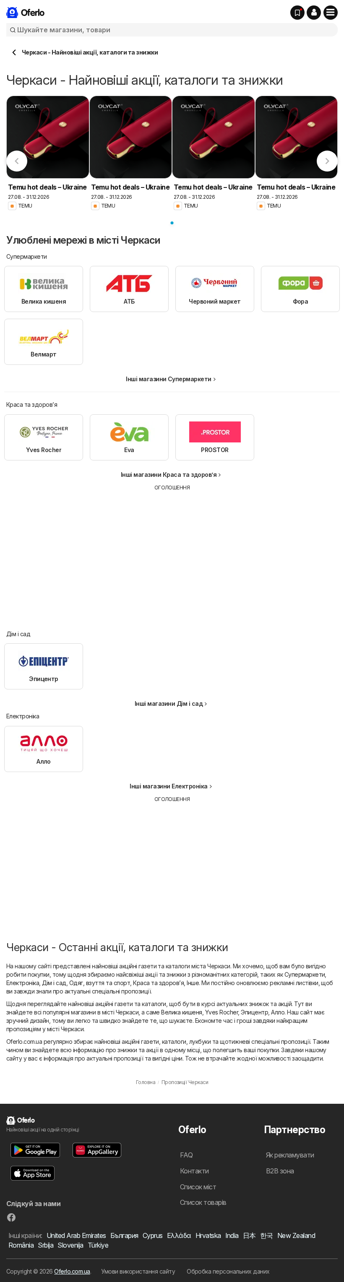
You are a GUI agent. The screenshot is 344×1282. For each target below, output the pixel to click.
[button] (314, 12)
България (124, 1235)
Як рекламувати (290, 1155)
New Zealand (296, 1235)
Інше (193, 982)
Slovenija (70, 1245)
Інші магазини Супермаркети (168, 378)
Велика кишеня (181, 1012)
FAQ (186, 1155)
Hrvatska (208, 1235)
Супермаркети (304, 974)
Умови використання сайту (138, 1271)
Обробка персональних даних (228, 1271)
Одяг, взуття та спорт (99, 982)
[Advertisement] (172, 554)
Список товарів (203, 1202)
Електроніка (22, 982)
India (232, 1235)
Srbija (45, 1245)
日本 (249, 1235)
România (21, 1245)
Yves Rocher (221, 1012)
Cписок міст (198, 1187)
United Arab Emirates (76, 1235)
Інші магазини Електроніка (168, 786)
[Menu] (330, 12)
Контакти (194, 1171)
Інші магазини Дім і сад (169, 703)
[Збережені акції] (297, 12)
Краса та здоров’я (158, 982)
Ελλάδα (179, 1235)
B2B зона (280, 1171)
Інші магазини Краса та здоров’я (168, 474)
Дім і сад (54, 982)
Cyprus (153, 1235)
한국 (266, 1235)
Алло (277, 1012)
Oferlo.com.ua (72, 1271)
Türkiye (98, 1245)
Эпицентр (254, 1012)
